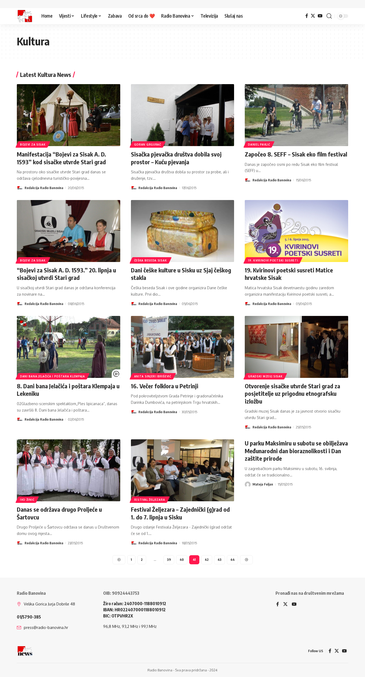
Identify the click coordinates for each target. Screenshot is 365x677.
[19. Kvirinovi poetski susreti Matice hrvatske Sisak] (296, 231)
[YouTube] (320, 15)
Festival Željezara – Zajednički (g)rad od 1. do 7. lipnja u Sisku (180, 513)
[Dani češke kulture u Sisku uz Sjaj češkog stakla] (182, 231)
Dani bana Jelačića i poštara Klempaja (52, 376)
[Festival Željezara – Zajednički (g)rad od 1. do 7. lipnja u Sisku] (182, 470)
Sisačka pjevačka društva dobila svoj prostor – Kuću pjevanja (176, 158)
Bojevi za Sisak (33, 144)
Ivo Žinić (27, 499)
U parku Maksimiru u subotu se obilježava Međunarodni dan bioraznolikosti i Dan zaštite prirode (296, 450)
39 (169, 560)
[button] (329, 16)
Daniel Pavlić (259, 144)
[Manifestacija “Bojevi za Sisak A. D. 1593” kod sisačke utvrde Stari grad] (68, 115)
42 (207, 560)
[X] (312, 15)
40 (182, 560)
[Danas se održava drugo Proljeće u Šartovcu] (68, 470)
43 (220, 560)
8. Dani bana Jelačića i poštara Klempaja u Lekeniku (68, 389)
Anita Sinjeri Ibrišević (152, 376)
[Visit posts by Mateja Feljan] (248, 484)
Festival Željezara (149, 499)
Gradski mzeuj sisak (265, 376)
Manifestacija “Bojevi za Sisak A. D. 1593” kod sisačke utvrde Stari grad (61, 158)
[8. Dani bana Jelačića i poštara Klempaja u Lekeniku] (68, 347)
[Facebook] (306, 15)
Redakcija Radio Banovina (44, 188)
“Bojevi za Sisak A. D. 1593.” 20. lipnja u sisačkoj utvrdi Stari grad (66, 273)
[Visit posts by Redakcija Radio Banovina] (20, 188)
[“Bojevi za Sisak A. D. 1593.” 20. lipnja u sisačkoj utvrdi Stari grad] (68, 231)
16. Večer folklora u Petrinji (164, 386)
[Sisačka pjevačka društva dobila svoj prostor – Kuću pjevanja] (182, 115)
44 (232, 560)
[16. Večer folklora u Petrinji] (182, 347)
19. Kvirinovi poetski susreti (273, 260)
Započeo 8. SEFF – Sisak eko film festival (296, 154)
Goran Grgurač (147, 144)
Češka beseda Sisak (150, 260)
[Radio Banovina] (25, 16)
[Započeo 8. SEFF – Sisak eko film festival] (296, 115)
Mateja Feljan (263, 484)
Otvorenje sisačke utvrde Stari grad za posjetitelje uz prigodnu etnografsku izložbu (292, 393)
